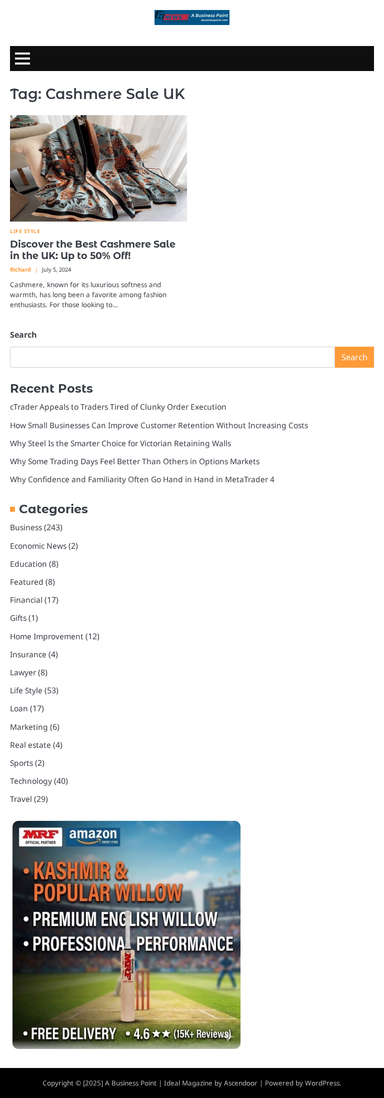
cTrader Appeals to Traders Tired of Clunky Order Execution (118, 406)
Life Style (25, 231)
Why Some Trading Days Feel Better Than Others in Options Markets (135, 461)
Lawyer (23, 672)
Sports (21, 762)
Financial (26, 599)
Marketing (29, 726)
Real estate (30, 744)
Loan (19, 708)
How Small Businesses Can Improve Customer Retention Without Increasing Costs (159, 425)
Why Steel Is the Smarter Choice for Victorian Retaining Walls (120, 443)
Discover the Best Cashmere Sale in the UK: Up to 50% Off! (93, 250)
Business (26, 527)
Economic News (38, 545)
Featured (27, 581)
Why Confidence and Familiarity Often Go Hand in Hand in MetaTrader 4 (142, 479)
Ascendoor (241, 1082)
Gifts (18, 617)
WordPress (322, 1082)
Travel (21, 798)
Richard (20, 269)
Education (28, 563)
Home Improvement (47, 636)
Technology (31, 780)
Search (23, 334)
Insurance (28, 654)
